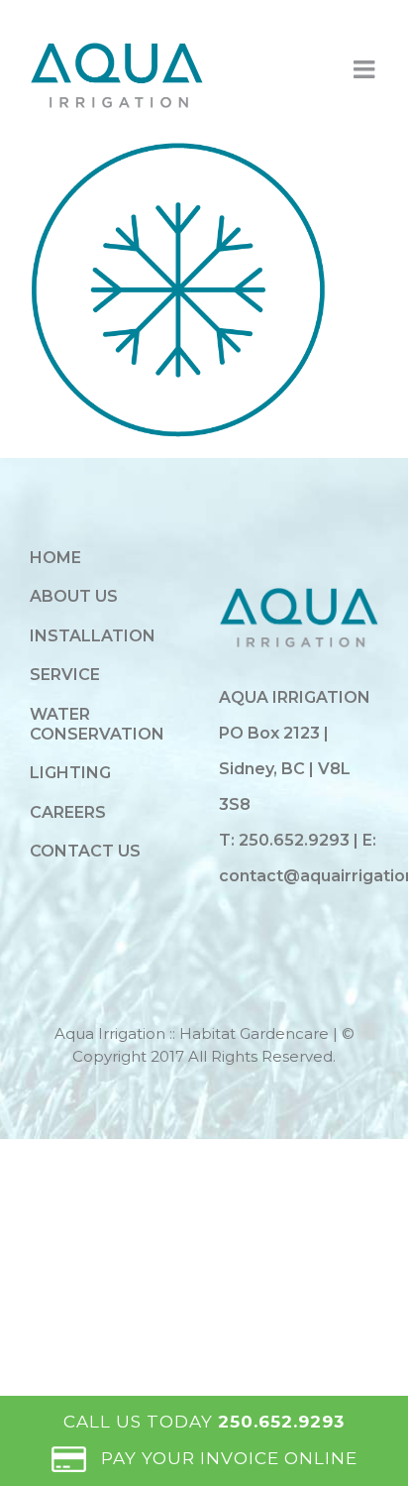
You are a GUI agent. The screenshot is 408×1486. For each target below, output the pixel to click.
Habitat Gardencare (254, 1033)
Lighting (70, 772)
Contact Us (85, 851)
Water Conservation (97, 724)
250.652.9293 (296, 840)
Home (55, 557)
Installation (92, 636)
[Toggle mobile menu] (366, 69)
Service (65, 674)
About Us (74, 596)
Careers (68, 812)
